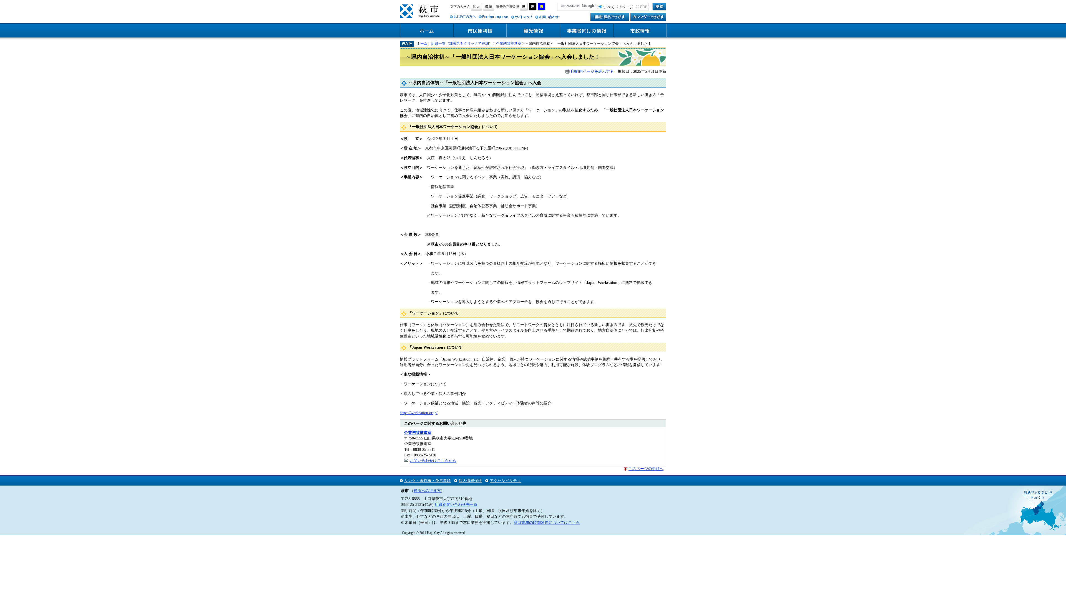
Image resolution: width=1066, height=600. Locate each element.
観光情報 (533, 31)
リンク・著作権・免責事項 (427, 480)
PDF (643, 7)
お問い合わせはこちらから (433, 460)
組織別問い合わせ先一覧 (456, 504)
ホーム (426, 31)
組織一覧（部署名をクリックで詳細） (461, 43)
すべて (609, 7)
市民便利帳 (480, 31)
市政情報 (640, 31)
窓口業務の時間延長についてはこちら (547, 522)
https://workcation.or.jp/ (419, 413)
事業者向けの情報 (586, 31)
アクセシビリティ (505, 480)
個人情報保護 (470, 480)
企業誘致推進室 (508, 43)
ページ (627, 7)
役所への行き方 (427, 490)
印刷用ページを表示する (592, 71)
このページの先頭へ (645, 468)
